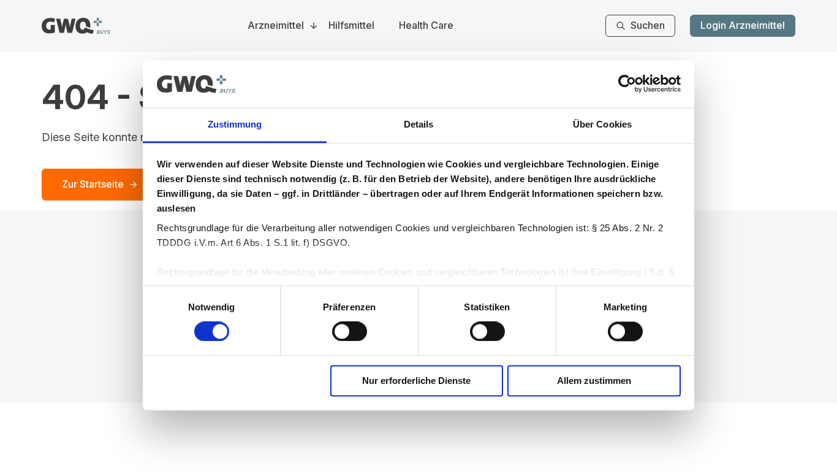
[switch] (349, 332)
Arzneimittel (276, 25)
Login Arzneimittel (742, 25)
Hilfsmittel (351, 25)
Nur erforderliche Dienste (416, 380)
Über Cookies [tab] (602, 124)
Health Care (426, 25)
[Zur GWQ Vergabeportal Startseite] (76, 26)
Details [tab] (419, 124)
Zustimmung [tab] (235, 124)
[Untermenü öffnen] (314, 26)
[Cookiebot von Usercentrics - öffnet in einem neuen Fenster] (627, 84)
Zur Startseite (93, 184)
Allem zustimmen (594, 380)
